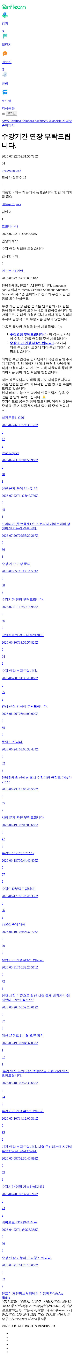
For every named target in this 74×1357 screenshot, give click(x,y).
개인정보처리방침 (25, 1293)
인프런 (7, 1293)
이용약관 (46, 1293)
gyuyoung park (11, 170)
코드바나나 (10, 226)
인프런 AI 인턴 (12, 271)
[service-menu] (3, 114)
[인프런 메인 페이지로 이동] (37, 7)
